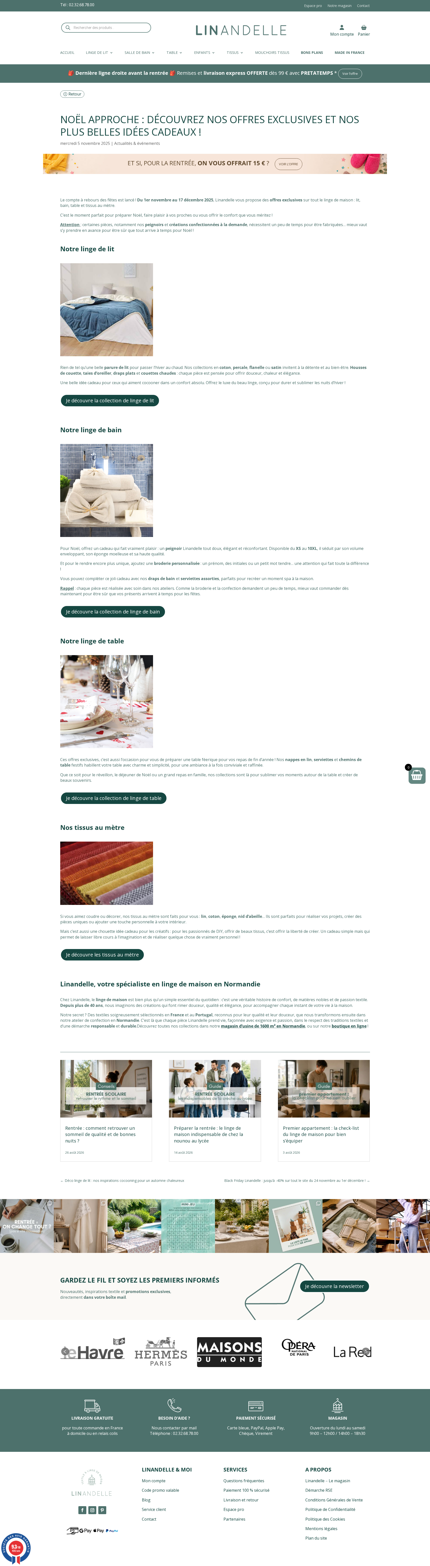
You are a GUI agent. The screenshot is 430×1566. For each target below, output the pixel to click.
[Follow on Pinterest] (102, 1510)
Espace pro (313, 6)
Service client (154, 1509)
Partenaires (234, 1519)
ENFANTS (202, 53)
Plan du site (316, 1538)
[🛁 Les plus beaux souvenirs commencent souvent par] (81, 1226)
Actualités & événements (137, 143)
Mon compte (342, 34)
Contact (363, 6)
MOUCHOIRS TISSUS (272, 53)
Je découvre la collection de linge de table (113, 798)
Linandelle (314, 1480)
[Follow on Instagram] (92, 1510)
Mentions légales (321, 1528)
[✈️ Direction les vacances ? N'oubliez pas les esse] (349, 1226)
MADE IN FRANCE (350, 53)
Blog (146, 1500)
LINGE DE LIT (97, 53)
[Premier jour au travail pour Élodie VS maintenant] (403, 1226)
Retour (74, 94)
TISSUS (233, 53)
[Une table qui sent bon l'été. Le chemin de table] (134, 1226)
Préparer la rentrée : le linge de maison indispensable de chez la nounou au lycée (208, 1134)
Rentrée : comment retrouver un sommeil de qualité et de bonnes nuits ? (100, 1134)
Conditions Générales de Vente (334, 1500)
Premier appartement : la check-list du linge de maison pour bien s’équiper (321, 1134)
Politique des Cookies (325, 1519)
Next (366, 1352)
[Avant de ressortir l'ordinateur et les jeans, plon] (188, 1226)
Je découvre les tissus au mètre (102, 954)
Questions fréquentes (243, 1480)
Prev (65, 1352)
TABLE (172, 53)
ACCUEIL (67, 53)
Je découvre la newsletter (334, 1286)
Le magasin (339, 1480)
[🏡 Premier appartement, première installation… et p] (295, 1226)
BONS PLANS (312, 53)
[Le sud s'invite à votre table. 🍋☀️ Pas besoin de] (242, 1226)
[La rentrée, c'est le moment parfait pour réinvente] (27, 1226)
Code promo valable (160, 1490)
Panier (364, 34)
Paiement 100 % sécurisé (246, 1490)
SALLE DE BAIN (137, 53)
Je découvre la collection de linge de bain (113, 611)
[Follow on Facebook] (82, 1510)
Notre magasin (339, 6)
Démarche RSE (318, 1490)
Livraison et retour (241, 1500)
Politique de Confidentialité (330, 1509)
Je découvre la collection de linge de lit (110, 400)
